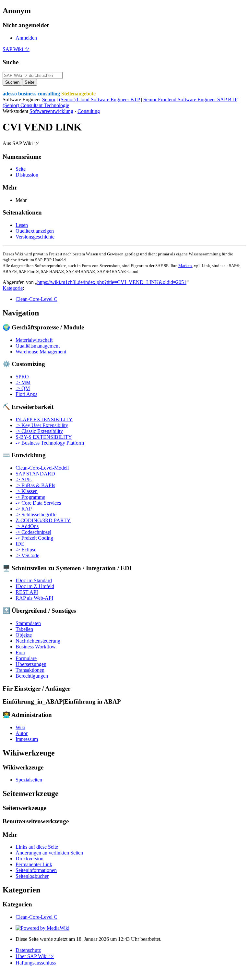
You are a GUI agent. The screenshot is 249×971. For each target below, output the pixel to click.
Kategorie (13, 288)
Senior (48, 99)
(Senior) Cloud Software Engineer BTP (99, 99)
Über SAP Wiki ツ (35, 956)
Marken (185, 265)
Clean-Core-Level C (36, 299)
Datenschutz (28, 950)
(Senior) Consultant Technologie (36, 105)
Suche (10, 62)
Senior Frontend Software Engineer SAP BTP (190, 99)
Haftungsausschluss (36, 962)
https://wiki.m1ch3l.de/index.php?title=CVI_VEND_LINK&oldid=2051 (111, 282)
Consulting (88, 111)
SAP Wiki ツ (16, 49)
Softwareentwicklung (51, 111)
